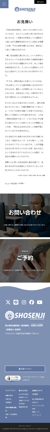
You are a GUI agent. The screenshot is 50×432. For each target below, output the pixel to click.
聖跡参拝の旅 (23, 407)
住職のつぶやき (24, 401)
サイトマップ (36, 415)
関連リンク (35, 412)
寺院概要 (35, 394)
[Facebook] (32, 303)
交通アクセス (26, 369)
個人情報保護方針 (38, 399)
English (41, 2)
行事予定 (8, 399)
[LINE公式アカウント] (16, 303)
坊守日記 (22, 404)
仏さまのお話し (24, 394)
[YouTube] (40, 303)
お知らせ (35, 402)
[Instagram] (24, 303)
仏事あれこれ (23, 397)
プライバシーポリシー (25, 426)
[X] (8, 303)
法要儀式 (8, 402)
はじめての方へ (10, 390)
